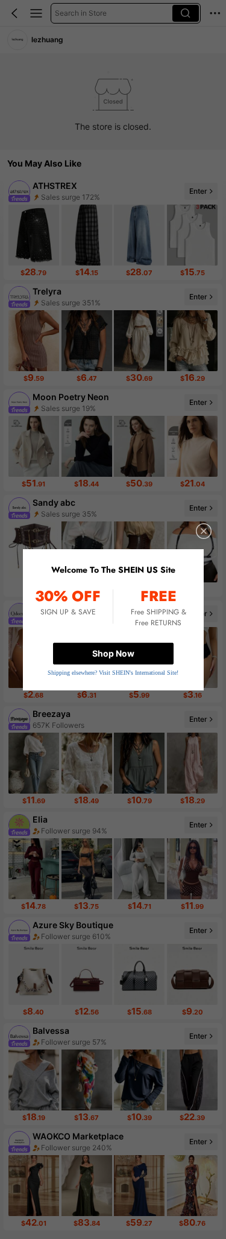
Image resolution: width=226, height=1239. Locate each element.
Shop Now (113, 653)
